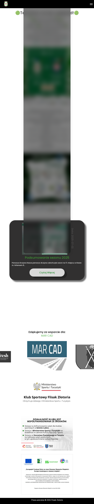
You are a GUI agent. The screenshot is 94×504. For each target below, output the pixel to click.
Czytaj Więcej (47, 272)
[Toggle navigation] (91, 4)
